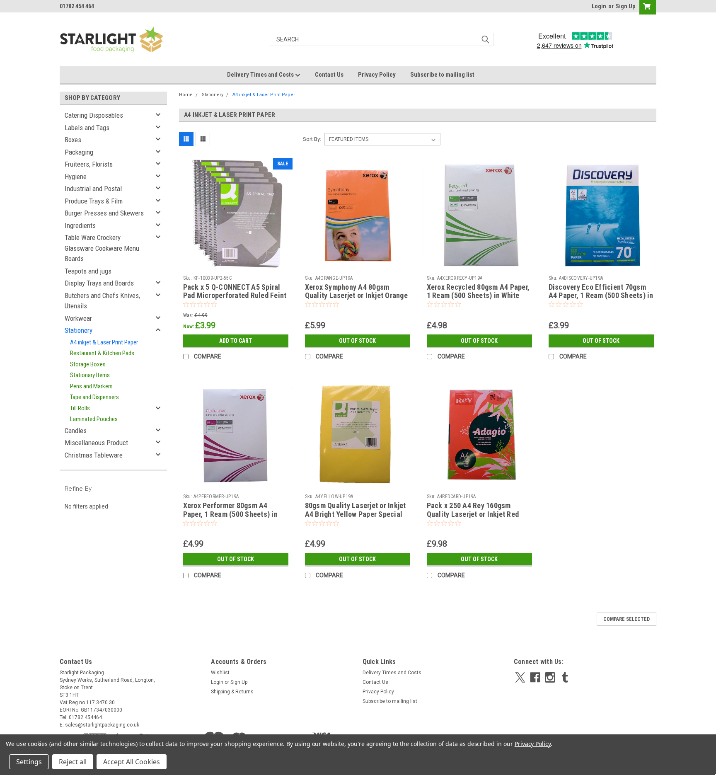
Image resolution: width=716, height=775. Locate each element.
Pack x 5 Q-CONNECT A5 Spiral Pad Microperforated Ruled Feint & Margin (235, 296)
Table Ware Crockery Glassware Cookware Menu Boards (102, 248)
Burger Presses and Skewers (104, 213)
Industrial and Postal (93, 188)
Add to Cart (235, 340)
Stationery (78, 330)
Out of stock (357, 340)
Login (599, 6)
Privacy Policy (377, 74)
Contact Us (329, 74)
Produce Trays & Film (94, 201)
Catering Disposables (94, 115)
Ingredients (80, 225)
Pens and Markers (91, 386)
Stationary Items (90, 375)
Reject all (73, 761)
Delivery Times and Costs (261, 74)
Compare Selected (626, 619)
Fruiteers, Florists (89, 164)
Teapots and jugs (88, 271)
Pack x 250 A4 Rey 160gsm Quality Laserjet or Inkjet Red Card (473, 514)
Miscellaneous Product (96, 442)
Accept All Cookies (131, 761)
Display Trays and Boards (99, 283)
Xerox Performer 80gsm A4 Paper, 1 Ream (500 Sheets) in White (230, 514)
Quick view (235, 265)
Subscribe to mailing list (442, 74)
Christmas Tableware (94, 455)
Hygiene (76, 176)
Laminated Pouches (94, 419)
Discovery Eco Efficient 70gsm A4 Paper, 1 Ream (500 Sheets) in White (601, 296)
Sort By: (312, 139)
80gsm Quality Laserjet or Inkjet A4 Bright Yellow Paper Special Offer (355, 514)
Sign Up (625, 6)
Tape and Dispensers (94, 397)
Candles (76, 430)
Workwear (78, 318)
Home (186, 94)
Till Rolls (80, 408)
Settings (29, 761)
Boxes (73, 140)
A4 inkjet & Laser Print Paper (104, 342)
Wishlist (220, 673)
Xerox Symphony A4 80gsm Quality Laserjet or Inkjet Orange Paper (356, 296)
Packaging (79, 152)
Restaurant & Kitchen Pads (102, 353)
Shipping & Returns (232, 692)
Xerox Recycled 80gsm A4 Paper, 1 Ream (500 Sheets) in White (478, 291)
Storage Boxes (88, 364)
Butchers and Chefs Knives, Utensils (102, 300)
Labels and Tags (87, 128)
